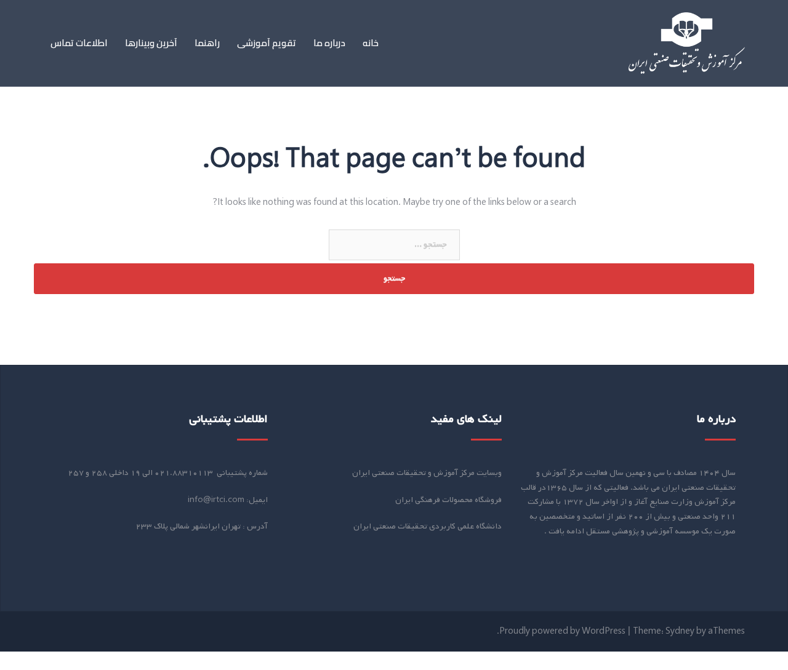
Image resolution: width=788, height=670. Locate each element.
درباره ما (329, 43)
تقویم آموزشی (266, 43)
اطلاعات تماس (79, 43)
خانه (371, 43)
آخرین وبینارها (151, 43)
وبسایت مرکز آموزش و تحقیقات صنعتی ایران (427, 472)
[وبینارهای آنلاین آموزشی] (687, 43)
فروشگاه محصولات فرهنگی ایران (448, 499)
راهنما (207, 43)
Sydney (679, 631)
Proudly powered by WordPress (562, 631)
